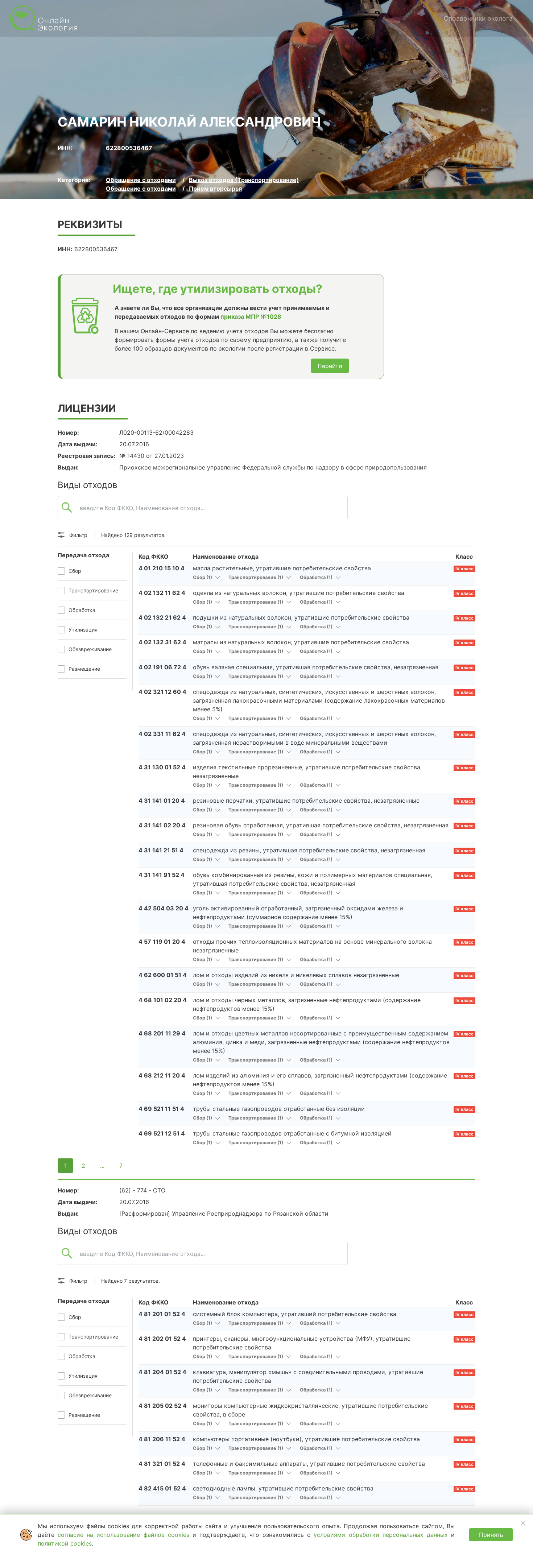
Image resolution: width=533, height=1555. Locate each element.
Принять (491, 1534)
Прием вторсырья (215, 188)
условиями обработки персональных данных (382, 1534)
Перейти (330, 365)
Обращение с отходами (141, 179)
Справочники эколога (478, 18)
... (102, 1165)
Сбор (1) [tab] (203, 577)
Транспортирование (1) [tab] (256, 577)
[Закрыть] (523, 1523)
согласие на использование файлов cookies (125, 1534)
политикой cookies (65, 1543)
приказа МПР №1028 (250, 316)
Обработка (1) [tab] (317, 577)
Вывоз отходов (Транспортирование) (244, 179)
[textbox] (202, 511)
